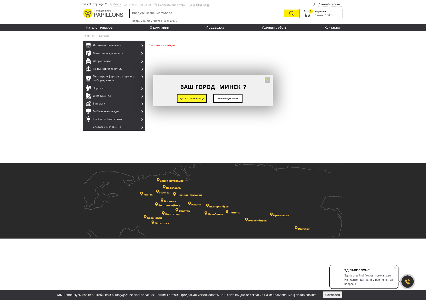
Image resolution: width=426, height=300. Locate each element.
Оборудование (102, 61)
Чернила (99, 88)
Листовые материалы (107, 45)
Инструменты (102, 96)
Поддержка (215, 27)
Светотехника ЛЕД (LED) (108, 127)
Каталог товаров (99, 27)
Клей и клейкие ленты (107, 119)
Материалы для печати (108, 53)
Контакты (332, 27)
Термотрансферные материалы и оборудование (113, 78)
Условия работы (274, 27)
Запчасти (99, 103)
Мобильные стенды (106, 111)
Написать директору (171, 5)
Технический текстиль (107, 69)
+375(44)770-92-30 (139, 5)
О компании (159, 27)
